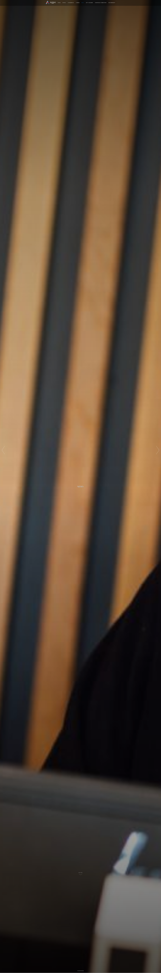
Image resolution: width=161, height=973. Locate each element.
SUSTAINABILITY (111, 3)
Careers (78, 3)
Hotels (64, 3)
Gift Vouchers (89, 3)
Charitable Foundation (100, 3)
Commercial (71, 3)
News (83, 3)
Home (59, 3)
